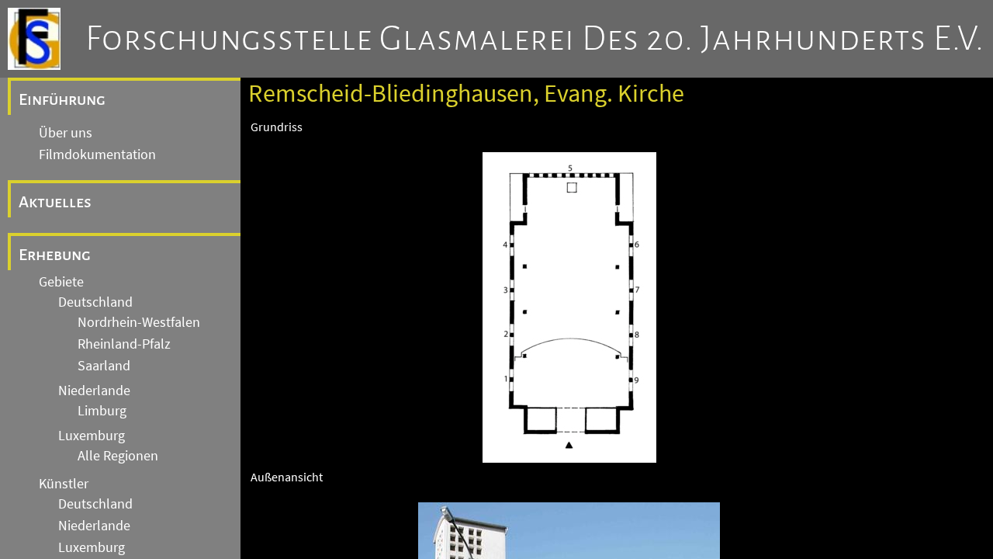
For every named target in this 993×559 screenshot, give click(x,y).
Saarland (104, 365)
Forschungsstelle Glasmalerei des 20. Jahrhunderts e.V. (534, 38)
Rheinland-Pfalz (124, 343)
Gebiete (61, 281)
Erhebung (55, 254)
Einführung (62, 99)
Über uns (65, 132)
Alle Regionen (118, 455)
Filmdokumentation (97, 154)
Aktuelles (55, 201)
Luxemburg (91, 435)
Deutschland (95, 302)
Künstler (63, 483)
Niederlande (94, 390)
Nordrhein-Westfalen (139, 322)
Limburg (102, 410)
